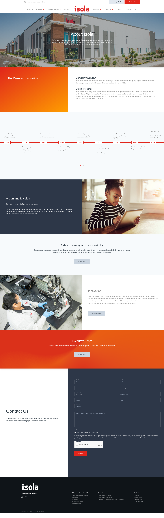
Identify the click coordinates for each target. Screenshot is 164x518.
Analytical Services (53, 9)
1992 (80, 142)
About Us (109, 9)
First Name (78, 379)
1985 (62, 142)
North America (31, 2)
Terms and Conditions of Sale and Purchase (111, 499)
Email (77, 386)
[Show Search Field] (136, 8)
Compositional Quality (104, 495)
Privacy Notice (79, 429)
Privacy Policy (138, 497)
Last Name (122, 379)
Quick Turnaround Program (80, 495)
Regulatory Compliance (105, 497)
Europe (44, 2)
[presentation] (88, 444)
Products (30, 9)
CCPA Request (138, 501)
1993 (98, 142)
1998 (134, 142)
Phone (121, 398)
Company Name (123, 392)
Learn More (82, 261)
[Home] (82, 9)
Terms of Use (138, 499)
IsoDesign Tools (116, 2)
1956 (25, 142)
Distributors (67, 9)
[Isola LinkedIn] (27, 497)
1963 (43, 142)
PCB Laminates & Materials (80, 493)
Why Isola (39, 9)
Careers (128, 9)
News (119, 9)
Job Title (78, 398)
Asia (38, 2)
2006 (153, 142)
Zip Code (78, 404)
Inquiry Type (79, 392)
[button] (81, 166)
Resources (96, 9)
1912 (7, 142)
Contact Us (132, 2)
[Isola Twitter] (22, 497)
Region (121, 386)
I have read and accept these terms (87, 432)
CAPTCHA (78, 441)
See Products (96, 313)
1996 (116, 142)
